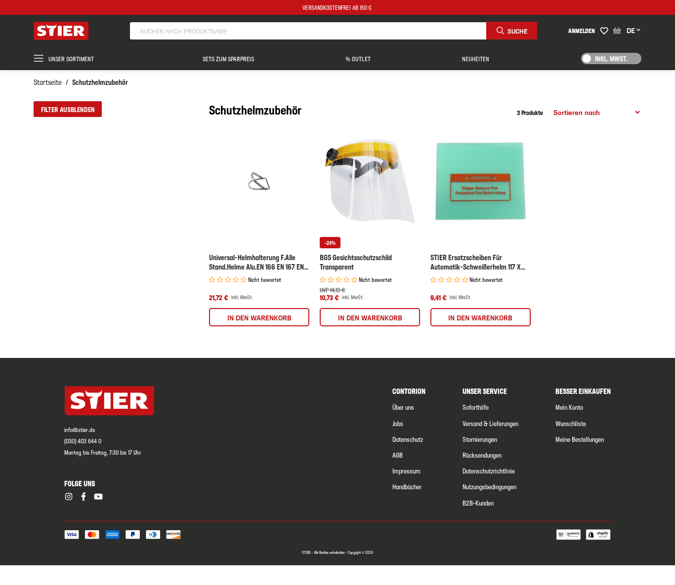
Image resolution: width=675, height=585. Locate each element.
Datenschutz (407, 438)
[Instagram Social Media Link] (68, 496)
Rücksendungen (482, 454)
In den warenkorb (259, 317)
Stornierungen (480, 438)
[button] (67, 109)
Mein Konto (569, 406)
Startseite (48, 81)
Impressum (406, 470)
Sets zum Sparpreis (228, 58)
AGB (397, 454)
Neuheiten (475, 58)
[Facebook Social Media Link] (83, 496)
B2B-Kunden (478, 502)
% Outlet (358, 58)
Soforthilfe (476, 406)
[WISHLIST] (604, 31)
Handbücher (407, 486)
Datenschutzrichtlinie (489, 470)
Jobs (397, 423)
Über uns (403, 406)
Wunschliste (570, 423)
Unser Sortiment (71, 58)
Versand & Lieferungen (490, 423)
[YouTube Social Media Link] (98, 496)
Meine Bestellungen (579, 438)
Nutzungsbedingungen (489, 486)
